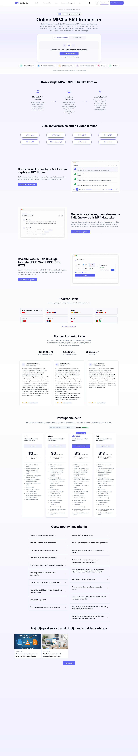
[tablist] (69, 38)
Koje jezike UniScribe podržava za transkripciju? (46, 565)
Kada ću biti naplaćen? (38, 600)
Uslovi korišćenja (73, 70)
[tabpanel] (69, 50)
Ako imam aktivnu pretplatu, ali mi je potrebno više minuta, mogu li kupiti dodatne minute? (88, 571)
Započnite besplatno (116, 3)
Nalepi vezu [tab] (78, 37)
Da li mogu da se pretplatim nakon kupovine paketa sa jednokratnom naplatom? (87, 561)
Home (59, 9)
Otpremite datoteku (70, 53)
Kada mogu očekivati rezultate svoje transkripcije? (42, 574)
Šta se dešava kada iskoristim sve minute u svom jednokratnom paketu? (89, 598)
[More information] (33, 487)
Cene (56, 3)
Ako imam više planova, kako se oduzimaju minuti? (87, 588)
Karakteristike (47, 3)
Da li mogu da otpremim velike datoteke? (44, 550)
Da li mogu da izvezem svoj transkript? (43, 558)
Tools (63, 9)
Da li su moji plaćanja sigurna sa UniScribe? (45, 582)
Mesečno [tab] (69, 427)
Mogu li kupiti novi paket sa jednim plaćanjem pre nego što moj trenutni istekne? (89, 608)
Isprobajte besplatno (27, 184)
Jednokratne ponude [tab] (55, 427)
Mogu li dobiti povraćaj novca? (82, 535)
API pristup (53, 504)
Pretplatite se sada (57, 446)
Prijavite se (104, 3)
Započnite (33, 446)
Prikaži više (69, 663)
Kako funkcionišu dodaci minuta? (83, 579)
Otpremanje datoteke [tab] (62, 37)
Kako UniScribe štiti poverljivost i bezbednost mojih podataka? (46, 591)
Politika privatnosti (81, 70)
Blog (80, 3)
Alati (36, 3)
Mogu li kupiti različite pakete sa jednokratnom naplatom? (88, 551)
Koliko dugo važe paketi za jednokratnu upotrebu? (89, 543)
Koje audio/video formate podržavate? (43, 543)
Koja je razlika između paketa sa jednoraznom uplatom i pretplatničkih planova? (88, 617)
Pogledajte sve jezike (68, 326)
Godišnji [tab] (82, 427)
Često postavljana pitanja (68, 3)
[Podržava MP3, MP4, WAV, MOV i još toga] (78, 57)
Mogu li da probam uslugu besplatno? (43, 535)
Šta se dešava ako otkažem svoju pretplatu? (45, 607)
